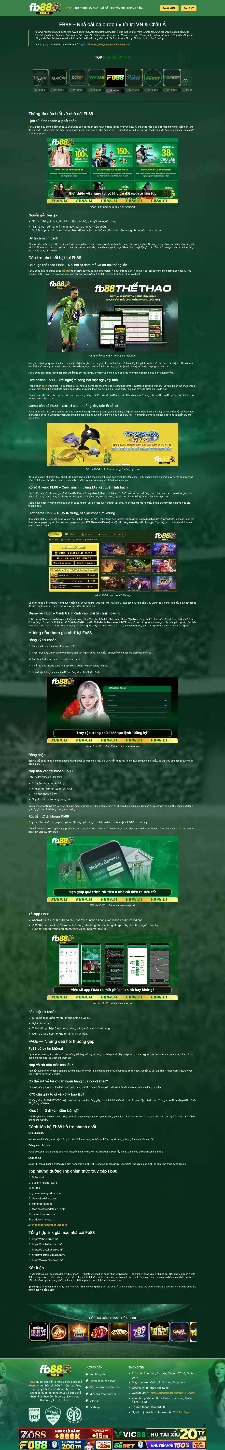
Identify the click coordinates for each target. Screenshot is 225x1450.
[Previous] (39, 82)
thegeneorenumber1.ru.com (49, 1224)
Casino (93, 8)
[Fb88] (44, 8)
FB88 (69, 8)
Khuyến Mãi (118, 8)
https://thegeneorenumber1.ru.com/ (110, 44)
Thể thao (81, 8)
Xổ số (104, 8)
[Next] (185, 82)
